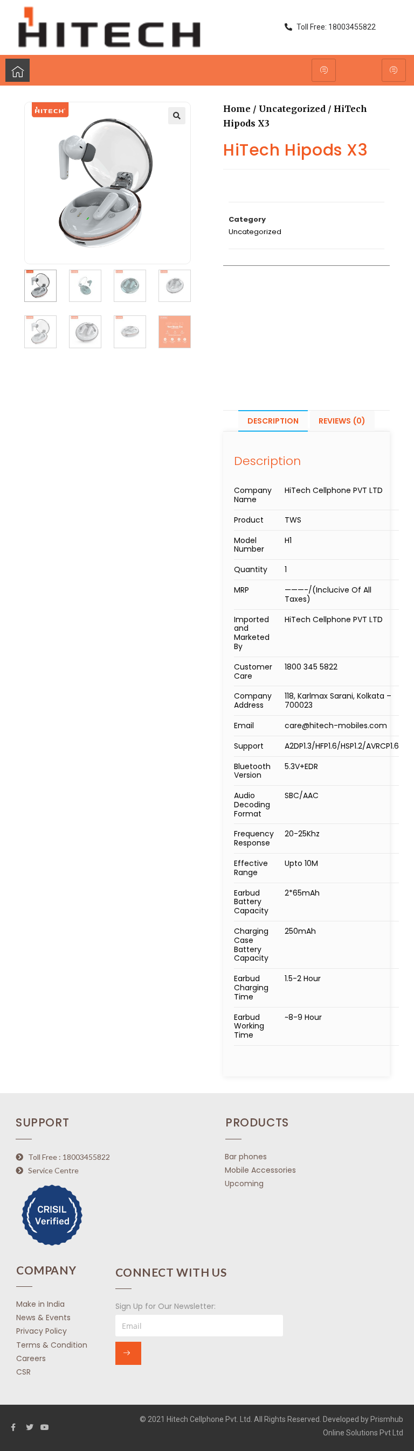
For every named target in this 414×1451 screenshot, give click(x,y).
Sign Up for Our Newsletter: (165, 1306)
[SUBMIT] (128, 1353)
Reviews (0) (342, 420)
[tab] (273, 421)
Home (237, 108)
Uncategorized (292, 108)
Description (273, 420)
